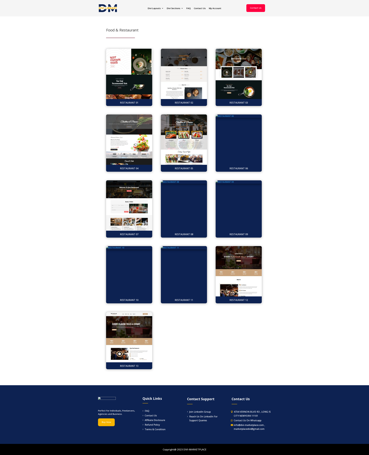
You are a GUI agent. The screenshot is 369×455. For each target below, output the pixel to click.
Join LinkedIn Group (200, 411)
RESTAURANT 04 (129, 168)
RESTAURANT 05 (184, 168)
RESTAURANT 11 (184, 300)
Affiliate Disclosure (155, 420)
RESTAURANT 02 (184, 102)
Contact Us (200, 8)
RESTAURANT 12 (238, 300)
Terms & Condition (155, 429)
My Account (215, 8)
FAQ (188, 8)
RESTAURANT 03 (238, 102)
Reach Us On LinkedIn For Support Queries (203, 418)
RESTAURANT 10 (129, 300)
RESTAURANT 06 (238, 168)
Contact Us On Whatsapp (247, 420)
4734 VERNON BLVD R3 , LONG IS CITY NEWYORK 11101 (252, 413)
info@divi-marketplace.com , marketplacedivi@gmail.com (249, 426)
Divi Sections (173, 8)
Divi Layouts (154, 8)
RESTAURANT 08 (184, 234)
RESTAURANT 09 (238, 234)
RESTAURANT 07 (129, 234)
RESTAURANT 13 (129, 365)
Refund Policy (152, 424)
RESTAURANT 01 (129, 102)
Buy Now (106, 422)
